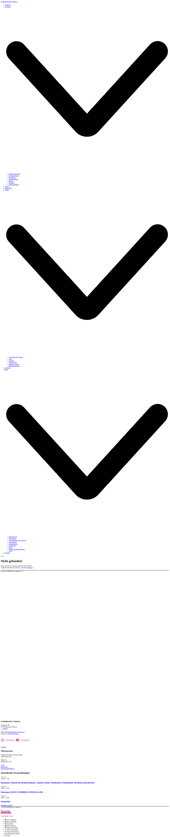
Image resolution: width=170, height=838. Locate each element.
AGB (2, 765)
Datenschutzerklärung (7, 768)
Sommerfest (5, 801)
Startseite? (30, 568)
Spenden (3, 747)
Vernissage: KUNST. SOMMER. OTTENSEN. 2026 (22, 792)
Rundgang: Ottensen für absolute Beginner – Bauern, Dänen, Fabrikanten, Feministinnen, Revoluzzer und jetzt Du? (48, 783)
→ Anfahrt (4, 729)
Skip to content (5, 811)
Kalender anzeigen (6, 805)
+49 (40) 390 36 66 (12, 734)
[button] (6, 813)
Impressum (4, 767)
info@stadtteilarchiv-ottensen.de (14, 732)
